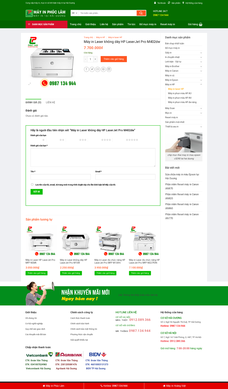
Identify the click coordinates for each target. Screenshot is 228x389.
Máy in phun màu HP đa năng (182, 102)
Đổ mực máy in (147, 24)
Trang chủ (75, 24)
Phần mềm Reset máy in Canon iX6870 (182, 186)
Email (98, 171)
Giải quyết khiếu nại (79, 340)
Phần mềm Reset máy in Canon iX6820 (182, 196)
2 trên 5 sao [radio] (52, 140)
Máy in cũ (169, 75)
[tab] (33, 102)
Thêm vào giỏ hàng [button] (37, 273)
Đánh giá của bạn (38, 135)
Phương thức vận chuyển (81, 334)
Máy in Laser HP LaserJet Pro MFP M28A (40, 261)
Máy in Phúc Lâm (54, 385)
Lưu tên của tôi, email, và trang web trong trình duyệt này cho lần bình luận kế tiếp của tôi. (75, 185)
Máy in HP (170, 84)
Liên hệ (104, 24)
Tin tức (131, 24)
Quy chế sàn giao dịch (35, 329)
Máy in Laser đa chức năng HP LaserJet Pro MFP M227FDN (144, 261)
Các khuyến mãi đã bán (35, 334)
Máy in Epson (171, 80)
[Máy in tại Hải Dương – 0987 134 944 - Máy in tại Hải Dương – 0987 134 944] (46, 13)
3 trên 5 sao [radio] (72, 140)
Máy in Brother (172, 66)
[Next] (160, 253)
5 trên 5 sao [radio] (119, 140)
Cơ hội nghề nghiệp (34, 323)
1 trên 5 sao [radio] (35, 140)
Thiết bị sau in (172, 126)
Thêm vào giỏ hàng (114, 59)
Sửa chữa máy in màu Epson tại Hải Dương (182, 176)
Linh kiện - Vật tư (173, 61)
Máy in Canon (171, 71)
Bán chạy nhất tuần (174, 43)
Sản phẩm (117, 24)
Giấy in (168, 52)
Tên (33, 171)
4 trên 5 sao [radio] (94, 140)
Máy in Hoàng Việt (175, 385)
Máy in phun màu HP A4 (179, 98)
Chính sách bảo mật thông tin (83, 329)
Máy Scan (170, 108)
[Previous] (25, 253)
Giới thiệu (90, 24)
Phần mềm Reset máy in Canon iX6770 (182, 216)
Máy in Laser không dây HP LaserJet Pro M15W (73, 261)
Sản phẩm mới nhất (174, 122)
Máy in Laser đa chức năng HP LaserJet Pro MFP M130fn (109, 261)
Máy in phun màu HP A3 (179, 93)
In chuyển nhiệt (172, 57)
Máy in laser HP (176, 89)
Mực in (168, 113)
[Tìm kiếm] (141, 13)
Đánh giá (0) (33, 102)
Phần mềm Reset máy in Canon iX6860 (182, 206)
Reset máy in (167, 24)
